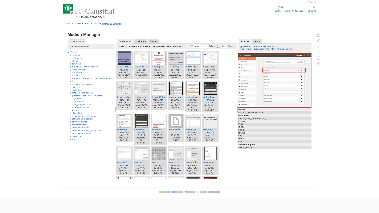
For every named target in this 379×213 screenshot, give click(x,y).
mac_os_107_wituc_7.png (199, 162)
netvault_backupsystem (112, 23)
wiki (73, 139)
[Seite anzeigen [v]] (318, 35)
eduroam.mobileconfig (180, 129)
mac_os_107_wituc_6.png (182, 162)
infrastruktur (77, 72)
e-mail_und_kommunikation (85, 67)
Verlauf (257, 41)
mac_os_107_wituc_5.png (164, 162)
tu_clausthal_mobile (81, 133)
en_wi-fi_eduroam (82, 104)
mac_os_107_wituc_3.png (130, 162)
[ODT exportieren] (318, 57)
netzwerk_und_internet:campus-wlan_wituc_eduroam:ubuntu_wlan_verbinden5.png (266, 47)
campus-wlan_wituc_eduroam (88, 96)
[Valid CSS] (202, 192)
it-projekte (76, 75)
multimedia (77, 90)
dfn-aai (75, 61)
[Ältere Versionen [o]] (318, 41)
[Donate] (165, 192)
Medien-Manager (299, 11)
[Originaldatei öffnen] (274, 80)
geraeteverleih (78, 69)
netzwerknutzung (82, 107)
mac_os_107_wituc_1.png (199, 129)
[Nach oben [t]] (318, 63)
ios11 (78, 98)
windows (80, 101)
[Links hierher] (318, 46)
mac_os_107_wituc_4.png (147, 162)
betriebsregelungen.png (163, 129)
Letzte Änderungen (282, 11)
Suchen (153, 41)
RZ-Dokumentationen (91, 23)
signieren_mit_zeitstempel (84, 116)
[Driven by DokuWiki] (214, 192)
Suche (314, 7)
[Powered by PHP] (177, 192)
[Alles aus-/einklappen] (318, 52)
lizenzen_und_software (83, 84)
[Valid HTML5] (189, 192)
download (76, 64)
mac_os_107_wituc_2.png (216, 129)
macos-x (76, 87)
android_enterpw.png (214, 97)
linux (74, 81)
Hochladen (141, 41)
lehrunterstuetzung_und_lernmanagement (91, 78)
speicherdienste (79, 125)
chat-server (77, 58)
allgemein (76, 55)
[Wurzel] (74, 52)
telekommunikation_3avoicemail (87, 130)
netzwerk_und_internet (82, 93)
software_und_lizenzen (83, 119)
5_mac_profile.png (212, 67)
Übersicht (312, 11)
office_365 (77, 113)
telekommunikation (81, 127)
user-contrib (77, 136)
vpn (75, 110)
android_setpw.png (144, 129)
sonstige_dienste (80, 122)
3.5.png (175, 67)
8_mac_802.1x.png (160, 97)
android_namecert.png (128, 129)
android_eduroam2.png (197, 97)
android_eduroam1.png (180, 97)
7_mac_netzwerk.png (145, 97)
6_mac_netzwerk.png (127, 97)
